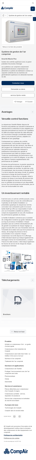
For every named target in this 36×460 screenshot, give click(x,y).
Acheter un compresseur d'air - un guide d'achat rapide (18, 345)
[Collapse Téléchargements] (32, 280)
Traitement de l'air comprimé (14, 361)
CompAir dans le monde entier (14, 410)
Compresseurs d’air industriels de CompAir (15, 350)
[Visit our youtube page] (19, 416)
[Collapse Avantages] (32, 112)
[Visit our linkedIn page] (14, 416)
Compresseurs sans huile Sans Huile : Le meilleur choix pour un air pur (17, 355)
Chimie (7, 379)
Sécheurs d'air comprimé (13, 358)
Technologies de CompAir (13, 408)
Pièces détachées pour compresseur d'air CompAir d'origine (16, 390)
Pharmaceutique (10, 376)
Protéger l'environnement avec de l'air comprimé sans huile (17, 372)
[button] (18, 112)
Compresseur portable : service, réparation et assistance (15, 395)
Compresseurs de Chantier (13, 368)
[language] (3, 3)
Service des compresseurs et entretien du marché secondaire (17, 399)
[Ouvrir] (33, 9)
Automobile (8, 381)
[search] (33, 3)
